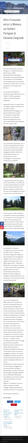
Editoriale (8, 48)
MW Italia (8, 43)
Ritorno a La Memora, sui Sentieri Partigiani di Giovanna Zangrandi (7, 413)
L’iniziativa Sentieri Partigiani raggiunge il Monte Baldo (18, 412)
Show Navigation (22, 14)
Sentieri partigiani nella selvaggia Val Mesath (7, 423)
